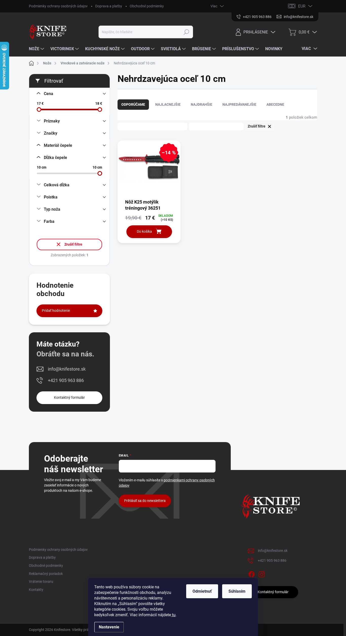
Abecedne (275, 104)
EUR (301, 6)
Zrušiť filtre (73, 244)
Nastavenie (109, 627)
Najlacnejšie (168, 104)
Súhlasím (236, 591)
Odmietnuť (202, 591)
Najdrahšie (201, 104)
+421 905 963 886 (66, 380)
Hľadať (186, 32)
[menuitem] (37, 49)
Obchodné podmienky (147, 6)
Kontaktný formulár (69, 397)
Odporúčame (133, 104)
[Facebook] (251, 573)
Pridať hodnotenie (56, 310)
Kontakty (36, 590)
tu (173, 614)
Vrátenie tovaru (41, 581)
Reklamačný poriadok (46, 574)
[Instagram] (261, 573)
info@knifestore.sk (67, 369)
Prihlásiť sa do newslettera (145, 501)
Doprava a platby (108, 6)
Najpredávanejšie (239, 104)
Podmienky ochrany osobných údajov (58, 6)
